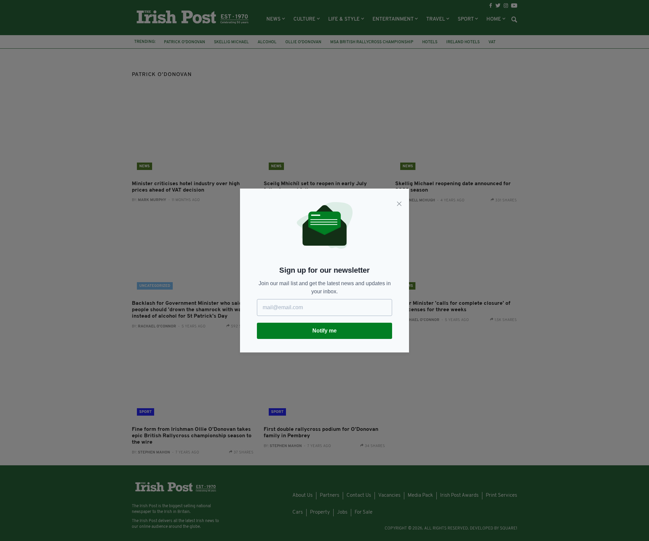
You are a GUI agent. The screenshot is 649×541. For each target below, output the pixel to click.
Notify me (324, 331)
